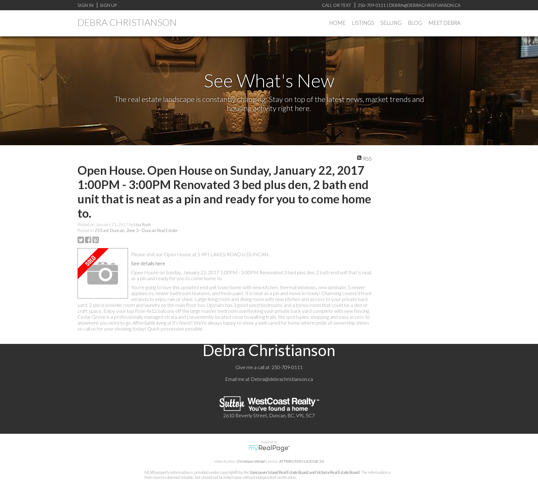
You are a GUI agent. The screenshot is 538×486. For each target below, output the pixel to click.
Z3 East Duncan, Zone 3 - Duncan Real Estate (136, 230)
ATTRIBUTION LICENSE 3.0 (301, 461)
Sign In (85, 5)
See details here (148, 263)
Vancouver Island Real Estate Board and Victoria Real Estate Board (305, 472)
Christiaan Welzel (251, 461)
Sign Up (108, 5)
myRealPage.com (269, 448)
